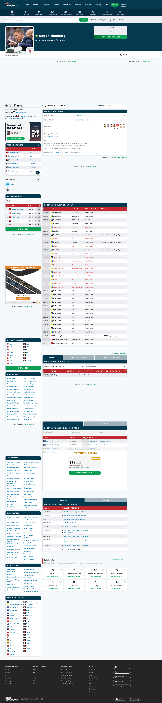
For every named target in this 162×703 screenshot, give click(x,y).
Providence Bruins (29, 473)
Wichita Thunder (28, 557)
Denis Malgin (15, 217)
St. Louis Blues (28, 400)
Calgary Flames (12, 386)
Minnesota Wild (12, 414)
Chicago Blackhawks (13, 392)
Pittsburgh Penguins (29, 392)
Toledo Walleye (28, 543)
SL (10, 637)
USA (6, 675)
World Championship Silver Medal (74, 519)
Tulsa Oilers (27, 551)
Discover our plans (110, 37)
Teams (35, 5)
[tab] (53, 357)
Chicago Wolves (12, 476)
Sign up (114, 4)
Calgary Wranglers (13, 470)
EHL (11, 621)
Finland (7, 678)
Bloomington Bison (13, 525)
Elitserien (75, 224)
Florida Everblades (13, 531)
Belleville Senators (13, 467)
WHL (11, 358)
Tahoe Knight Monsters (30, 540)
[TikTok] (21, 105)
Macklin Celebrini (17, 213)
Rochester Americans (30, 476)
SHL (31, 152)
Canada (7, 672)
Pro (107, 5)
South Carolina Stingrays (28, 536)
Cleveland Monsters (13, 478)
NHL (31, 160)
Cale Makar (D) (13, 160)
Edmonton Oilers (12, 406)
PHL (27, 618)
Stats (27, 5)
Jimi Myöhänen (21, 112)
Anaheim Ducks (12, 378)
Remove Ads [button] (146, 61)
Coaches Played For (111, 357)
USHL (28, 344)
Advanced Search (119, 20)
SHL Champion (68, 532)
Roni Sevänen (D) (14, 167)
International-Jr (77, 261)
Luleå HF (56, 224)
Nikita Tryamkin (24, 116)
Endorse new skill (117, 560)
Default (53, 357)
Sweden (122, 120)
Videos (56, 5)
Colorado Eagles (12, 486)
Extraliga (29, 361)
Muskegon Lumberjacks (31, 572)
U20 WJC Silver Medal (70, 527)
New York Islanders (29, 381)
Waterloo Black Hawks (30, 589)
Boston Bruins (11, 381)
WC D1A (12, 651)
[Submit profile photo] (110, 31)
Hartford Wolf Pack (13, 494)
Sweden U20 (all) (58, 261)
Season (63, 500)
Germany (8, 681)
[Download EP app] (23, 131)
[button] (120, 12)
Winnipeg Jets (27, 419)
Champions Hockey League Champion (76, 530)
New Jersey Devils (29, 378)
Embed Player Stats (119, 353)
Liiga (27, 355)
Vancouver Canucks (29, 411)
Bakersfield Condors (13, 465)
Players (105, 424)
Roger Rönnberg (62, 152)
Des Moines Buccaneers (14, 577)
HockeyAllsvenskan (16, 605)
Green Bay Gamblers (13, 587)
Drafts (65, 5)
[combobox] (46, 20)
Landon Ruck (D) (14, 156)
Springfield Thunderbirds (27, 488)
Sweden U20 (57, 227)
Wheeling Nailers (28, 554)
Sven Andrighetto (17, 209)
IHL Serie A (29, 605)
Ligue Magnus (30, 607)
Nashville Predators (13, 419)
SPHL (11, 352)
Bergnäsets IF (58, 375)
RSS (90, 686)
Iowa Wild (10, 504)
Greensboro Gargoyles (14, 536)
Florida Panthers (12, 408)
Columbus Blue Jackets (14, 397)
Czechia (32, 164)
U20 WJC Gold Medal (70, 523)
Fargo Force (11, 584)
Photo (91, 681)
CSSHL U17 (33, 156)
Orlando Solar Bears (29, 523)
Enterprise (92, 689)
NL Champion (68, 549)
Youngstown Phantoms (30, 592)
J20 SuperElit (76, 212)
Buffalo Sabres (11, 384)
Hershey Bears (12, 501)
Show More (23, 229)
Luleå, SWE (79, 120)
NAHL (28, 347)
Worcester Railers (29, 559)
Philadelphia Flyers (29, 389)
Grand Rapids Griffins (14, 489)
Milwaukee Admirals (29, 467)
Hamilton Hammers (13, 491)
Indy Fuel (10, 546)
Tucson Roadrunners (30, 500)
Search (84, 20)
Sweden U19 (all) (58, 268)
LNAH (28, 637)
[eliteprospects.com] (11, 4)
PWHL (28, 651)
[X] (10, 105)
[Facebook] (6, 105)
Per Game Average (79, 357)
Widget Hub (92, 670)
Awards (88, 5)
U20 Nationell (14, 607)
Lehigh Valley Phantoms (31, 462)
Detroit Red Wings (13, 403)
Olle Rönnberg (53, 136)
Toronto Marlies (28, 497)
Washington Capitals (30, 417)
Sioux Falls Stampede (30, 581)
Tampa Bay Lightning (30, 403)
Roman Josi (15, 221)
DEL (11, 640)
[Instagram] (14, 105)
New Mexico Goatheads (30, 517)
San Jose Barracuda (29, 484)
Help (90, 675)
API (90, 683)
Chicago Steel (11, 574)
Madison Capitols (28, 570)
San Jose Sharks (28, 395)
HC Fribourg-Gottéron (45, 40)
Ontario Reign (27, 470)
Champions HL (14, 624)
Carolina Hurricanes (13, 389)
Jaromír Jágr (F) (13, 164)
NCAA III (28, 635)
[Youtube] (18, 105)
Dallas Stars (11, 400)
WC (11, 648)
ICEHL (12, 654)
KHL (27, 350)
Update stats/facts (56, 106)
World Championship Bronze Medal (75, 512)
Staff (63, 424)
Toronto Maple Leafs (29, 406)
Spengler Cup (76, 339)
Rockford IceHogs (28, 478)
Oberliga (12, 646)
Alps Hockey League (32, 602)
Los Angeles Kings (13, 411)
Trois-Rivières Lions (29, 548)
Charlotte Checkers (13, 473)
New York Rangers (29, 384)
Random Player (99, 20)
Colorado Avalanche (13, 395)
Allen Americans (12, 520)
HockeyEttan (14, 610)
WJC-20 (74, 227)
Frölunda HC (57, 291)
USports (28, 640)
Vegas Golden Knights (30, 414)
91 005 (125, 55)
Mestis (12, 615)
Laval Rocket (11, 507)
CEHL (27, 613)
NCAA (11, 355)
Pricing (98, 5)
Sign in (123, 4)
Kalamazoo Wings (12, 552)
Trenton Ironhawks (29, 546)
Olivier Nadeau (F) (14, 152)
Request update (120, 157)
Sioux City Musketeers (30, 578)
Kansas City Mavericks (14, 555)
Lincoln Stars (11, 590)
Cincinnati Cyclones (13, 528)
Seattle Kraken (28, 397)
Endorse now (53, 576)
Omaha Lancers (28, 575)
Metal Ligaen (14, 618)
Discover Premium (84, 473)
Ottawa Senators (28, 386)
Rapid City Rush (28, 525)
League (106, 500)
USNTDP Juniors (28, 586)
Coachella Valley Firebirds (12, 482)
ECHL (11, 350)
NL (58, 40)
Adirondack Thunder (13, 517)
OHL (11, 361)
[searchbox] (46, 20)
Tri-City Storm (27, 583)
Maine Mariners (12, 557)
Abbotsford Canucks (13, 462)
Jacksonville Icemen (13, 549)
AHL (11, 347)
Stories (78, 5)
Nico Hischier (15, 225)
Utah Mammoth (28, 408)
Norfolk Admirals (28, 520)
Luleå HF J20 (57, 212)
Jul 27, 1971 (79, 115)
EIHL (27, 610)
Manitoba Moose (28, 465)
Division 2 (70, 375)
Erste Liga (29, 615)
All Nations (8, 683)
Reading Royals (28, 528)
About (91, 672)
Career (91, 692)
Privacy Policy (93, 678)
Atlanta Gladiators (13, 523)
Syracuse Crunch (28, 491)
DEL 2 (11, 643)
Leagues (46, 5)
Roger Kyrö (117, 235)
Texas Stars (27, 494)
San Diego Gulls (28, 481)
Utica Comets (27, 502)
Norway (32, 167)
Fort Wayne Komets (13, 534)
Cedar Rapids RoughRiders (11, 570)
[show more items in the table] (38, 173)
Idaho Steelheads (12, 544)
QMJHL (12, 363)
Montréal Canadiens (13, 417)
